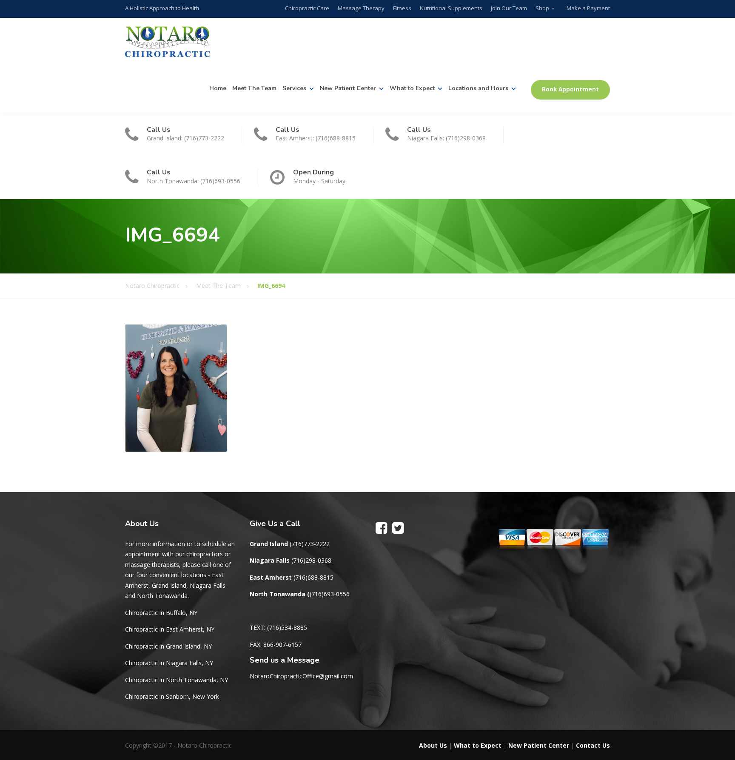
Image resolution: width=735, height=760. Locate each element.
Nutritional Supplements (451, 8)
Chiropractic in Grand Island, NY (168, 646)
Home (217, 88)
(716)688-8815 (313, 577)
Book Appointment (570, 89)
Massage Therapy (361, 8)
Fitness (402, 8)
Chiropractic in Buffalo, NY (161, 613)
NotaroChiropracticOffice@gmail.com (301, 676)
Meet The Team (254, 88)
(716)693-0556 (330, 594)
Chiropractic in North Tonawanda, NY (176, 680)
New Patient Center (348, 88)
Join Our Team (509, 8)
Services (294, 88)
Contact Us (593, 745)
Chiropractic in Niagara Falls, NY (169, 663)
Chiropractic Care (307, 8)
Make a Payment (588, 8)
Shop (542, 8)
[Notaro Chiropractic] (167, 42)
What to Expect (412, 88)
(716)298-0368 (311, 560)
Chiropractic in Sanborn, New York (172, 696)
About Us (433, 745)
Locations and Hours (478, 88)
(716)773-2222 (310, 544)
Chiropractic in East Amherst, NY (169, 629)
